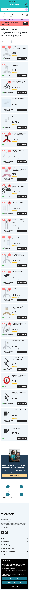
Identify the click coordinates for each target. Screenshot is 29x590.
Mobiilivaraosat (4, 16)
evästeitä (8, 564)
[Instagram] (6, 532)
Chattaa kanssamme (14, 475)
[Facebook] (2, 532)
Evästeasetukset (14, 586)
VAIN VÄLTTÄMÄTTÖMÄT (15, 582)
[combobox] (14, 9)
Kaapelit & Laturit (22, 16)
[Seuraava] (27, 15)
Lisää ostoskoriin (22, 58)
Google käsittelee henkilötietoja (8, 568)
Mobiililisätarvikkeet (13, 16)
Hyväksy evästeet (14, 579)
